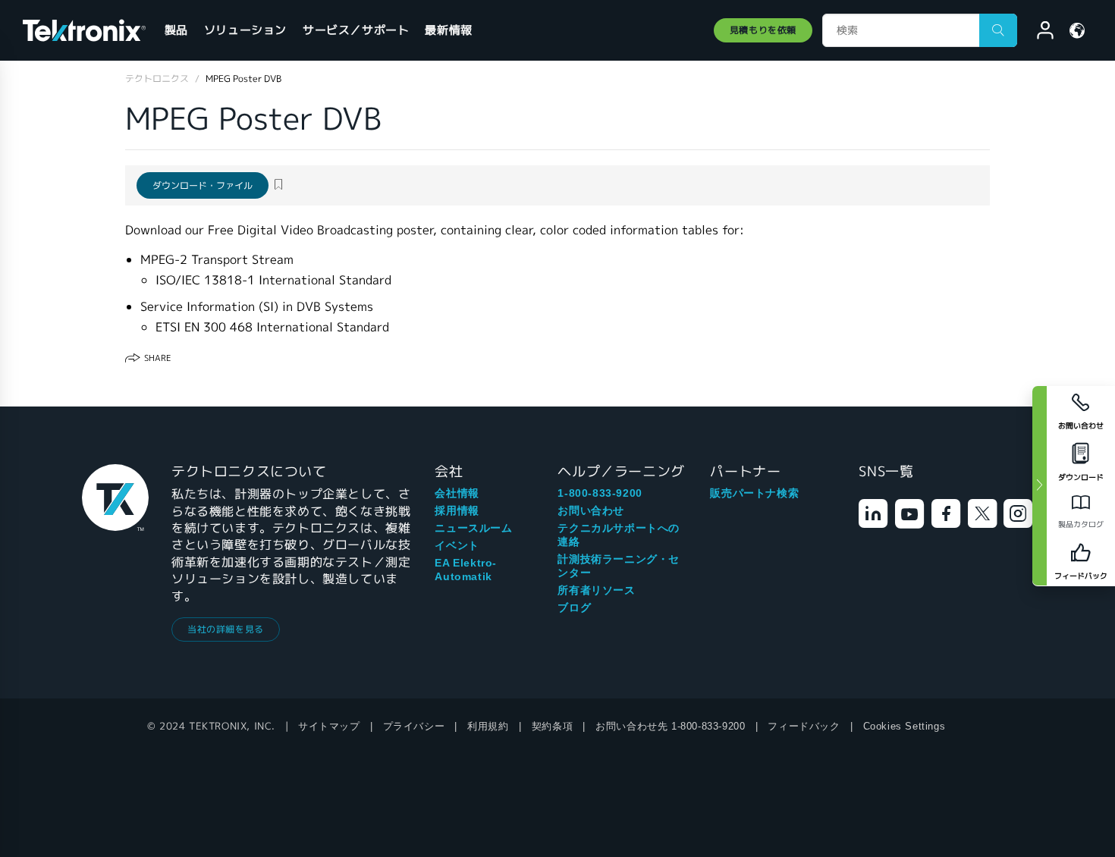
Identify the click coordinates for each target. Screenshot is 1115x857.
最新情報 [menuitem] (448, 30)
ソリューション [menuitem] (245, 30)
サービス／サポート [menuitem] (356, 30)
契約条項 (552, 726)
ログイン (1038, 33)
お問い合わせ (591, 510)
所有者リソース (596, 590)
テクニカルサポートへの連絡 (619, 535)
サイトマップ (329, 726)
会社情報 (457, 493)
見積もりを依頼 (763, 30)
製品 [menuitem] (176, 30)
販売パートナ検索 (754, 493)
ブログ (574, 607)
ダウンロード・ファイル (202, 185)
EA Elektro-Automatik (466, 569)
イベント (457, 545)
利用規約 (487, 726)
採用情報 (457, 510)
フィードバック (804, 726)
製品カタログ (1081, 524)
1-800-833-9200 (600, 493)
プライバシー (414, 726)
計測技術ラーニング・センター (619, 566)
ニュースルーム (473, 528)
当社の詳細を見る (225, 629)
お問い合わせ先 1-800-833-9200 (670, 726)
